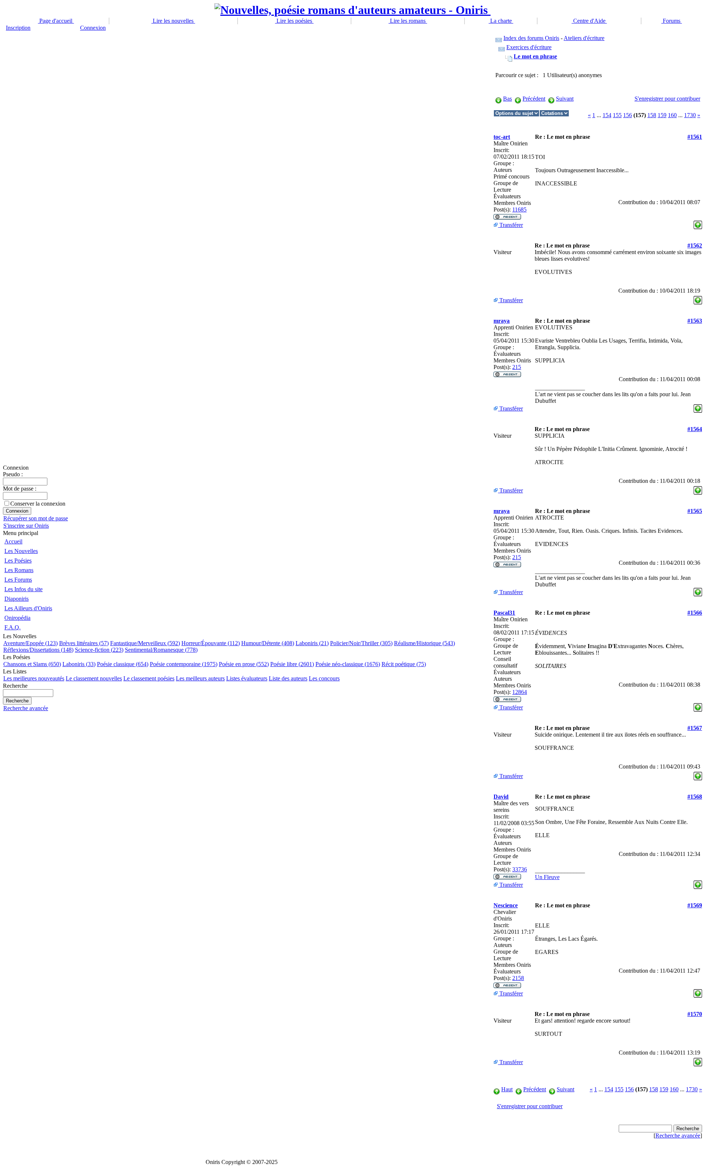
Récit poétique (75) (404, 664)
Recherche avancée (25, 708)
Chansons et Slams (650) (32, 664)
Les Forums (18, 579)
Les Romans (18, 570)
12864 (519, 692)
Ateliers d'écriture (584, 38)
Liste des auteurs (288, 678)
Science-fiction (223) (99, 650)
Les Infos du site (23, 589)
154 (607, 115)
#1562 (694, 245)
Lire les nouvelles (173, 21)
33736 (519, 869)
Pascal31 (504, 613)
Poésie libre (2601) (292, 664)
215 (516, 367)
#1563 (694, 321)
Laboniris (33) (78, 664)
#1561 (694, 137)
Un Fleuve (547, 877)
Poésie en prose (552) (244, 664)
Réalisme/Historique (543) (424, 643)
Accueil (13, 541)
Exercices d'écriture (529, 47)
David (501, 796)
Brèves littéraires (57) (84, 643)
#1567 (694, 728)
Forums (671, 21)
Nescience (506, 905)
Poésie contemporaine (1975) (183, 664)
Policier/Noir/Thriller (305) (361, 643)
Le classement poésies (148, 678)
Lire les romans (407, 21)
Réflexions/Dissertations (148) (38, 650)
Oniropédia (17, 618)
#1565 (694, 511)
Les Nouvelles (21, 551)
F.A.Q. (12, 627)
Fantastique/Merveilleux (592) (145, 643)
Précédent (534, 98)
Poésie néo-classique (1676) (347, 664)
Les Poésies (18, 560)
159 (662, 115)
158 (651, 115)
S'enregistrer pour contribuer (667, 98)
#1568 (694, 796)
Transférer (510, 225)
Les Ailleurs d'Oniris (28, 608)
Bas (507, 98)
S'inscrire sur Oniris (26, 526)
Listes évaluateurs (246, 678)
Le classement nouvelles (94, 678)
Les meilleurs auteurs (200, 678)
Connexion (93, 28)
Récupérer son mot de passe (35, 518)
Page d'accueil (56, 21)
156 (627, 115)
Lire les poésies (294, 21)
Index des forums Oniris (531, 38)
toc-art (502, 137)
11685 (519, 209)
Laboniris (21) (312, 643)
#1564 (694, 429)
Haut (507, 1089)
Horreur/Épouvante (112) (210, 643)
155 (617, 115)
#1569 (694, 905)
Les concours (324, 678)
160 (672, 115)
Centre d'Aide (589, 21)
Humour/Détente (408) (267, 643)
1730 (690, 115)
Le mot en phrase (535, 56)
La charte (501, 21)
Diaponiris (16, 599)
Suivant (565, 98)
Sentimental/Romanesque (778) (161, 650)
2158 (518, 978)
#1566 (694, 613)
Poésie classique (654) (122, 664)
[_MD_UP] (698, 223)
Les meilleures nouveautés (33, 678)
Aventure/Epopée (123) (30, 643)
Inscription (18, 28)
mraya (502, 321)
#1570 (694, 1014)
